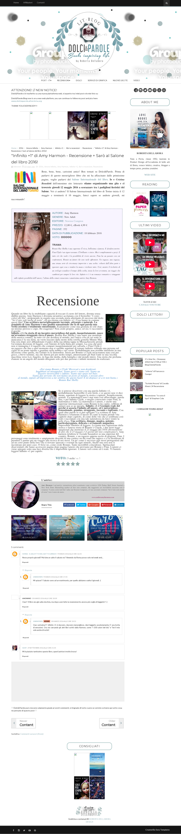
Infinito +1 (59, 148)
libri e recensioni (73, 148)
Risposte (28, 570)
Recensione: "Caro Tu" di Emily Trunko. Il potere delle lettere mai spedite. (104, 529)
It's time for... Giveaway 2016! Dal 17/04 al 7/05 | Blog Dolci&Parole (156, 362)
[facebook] (13, 830)
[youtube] (29, 830)
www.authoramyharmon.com (103, 497)
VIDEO (136, 80)
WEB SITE (150, 175)
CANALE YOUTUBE (150, 305)
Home (16, 2)
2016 (21, 148)
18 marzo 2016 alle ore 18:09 (44, 598)
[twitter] (24, 830)
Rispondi (25, 562)
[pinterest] (35, 830)
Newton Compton (74, 221)
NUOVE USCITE (120, 80)
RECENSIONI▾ (63, 80)
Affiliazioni (27, 2)
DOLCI (79, 80)
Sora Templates (163, 829)
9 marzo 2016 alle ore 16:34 (69, 554)
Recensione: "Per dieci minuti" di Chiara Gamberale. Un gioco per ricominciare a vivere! (67, 529)
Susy (24, 648)
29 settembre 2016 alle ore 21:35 (42, 648)
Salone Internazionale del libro (90, 179)
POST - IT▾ (46, 80)
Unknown (38, 577)
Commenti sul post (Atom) (31, 734)
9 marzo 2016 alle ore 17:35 (55, 577)
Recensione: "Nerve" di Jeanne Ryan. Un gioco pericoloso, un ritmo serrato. (29, 529)
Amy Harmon (46, 148)
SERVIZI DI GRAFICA (97, 80)
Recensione (87, 148)
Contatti (41, 2)
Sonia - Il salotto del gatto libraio (39, 554)
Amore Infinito (32, 148)
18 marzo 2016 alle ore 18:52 (63, 621)
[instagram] (19, 830)
